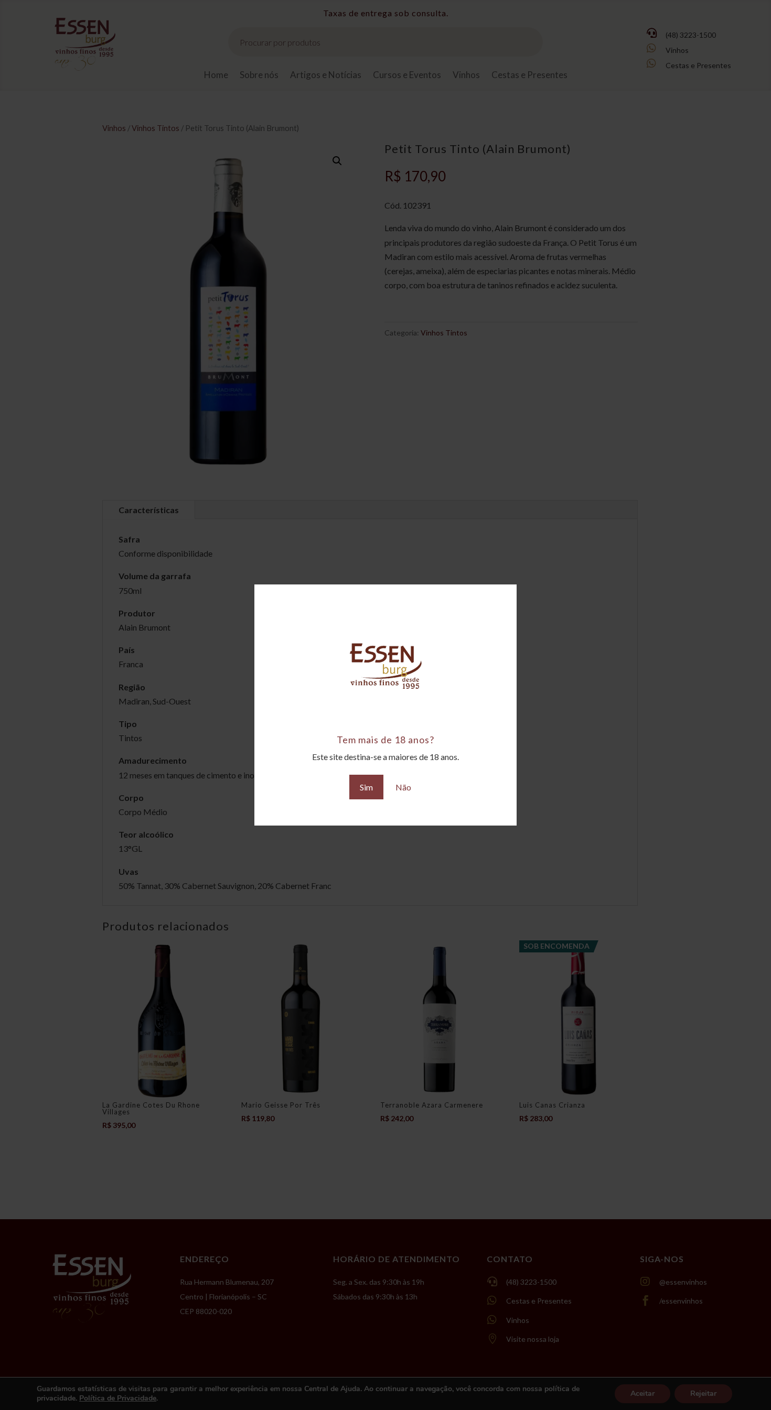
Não (403, 787)
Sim (366, 787)
